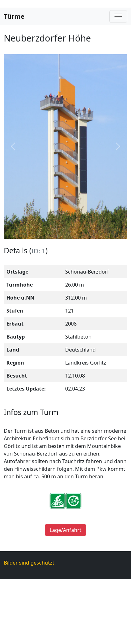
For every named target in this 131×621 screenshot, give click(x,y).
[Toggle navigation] (118, 16)
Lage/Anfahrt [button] (65, 530)
